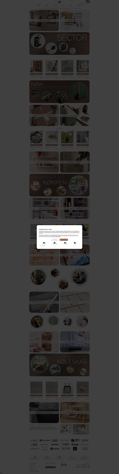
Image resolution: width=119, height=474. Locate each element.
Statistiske (75, 243)
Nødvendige (44, 243)
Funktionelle (65, 243)
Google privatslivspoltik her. (56, 236)
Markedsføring (55, 243)
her (47, 235)
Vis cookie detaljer (42, 245)
